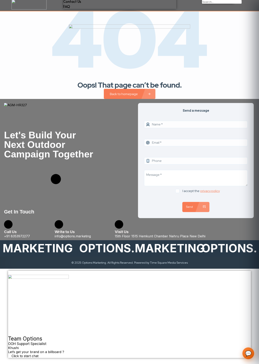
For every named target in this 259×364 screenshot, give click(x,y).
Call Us (10, 231)
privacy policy (210, 191)
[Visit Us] (119, 224)
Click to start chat (24, 356)
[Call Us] (8, 224)
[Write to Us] (59, 224)
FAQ (66, 6)
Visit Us (121, 231)
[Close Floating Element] (10, 273)
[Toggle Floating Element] (10, 360)
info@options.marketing (73, 236)
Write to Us (65, 231)
